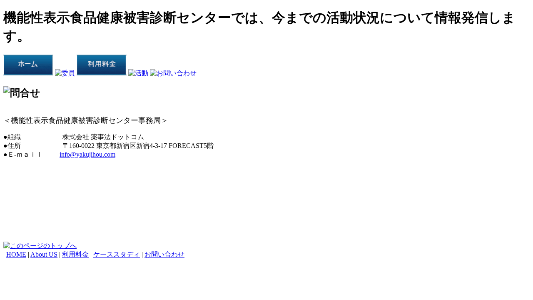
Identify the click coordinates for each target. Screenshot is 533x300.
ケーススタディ (116, 254)
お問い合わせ (164, 254)
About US (43, 254)
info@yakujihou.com (87, 154)
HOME (16, 254)
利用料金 (75, 254)
